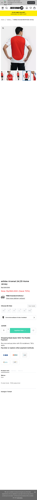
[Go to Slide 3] (10, 76)
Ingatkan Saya (18, 330)
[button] (18, 48)
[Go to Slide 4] (18, 76)
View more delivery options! (15, 298)
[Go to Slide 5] (27, 76)
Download (31, 2)
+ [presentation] (8, 329)
